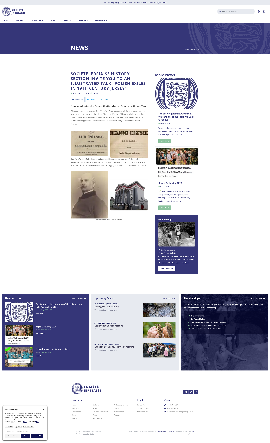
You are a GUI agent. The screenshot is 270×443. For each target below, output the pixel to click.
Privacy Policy (142, 405)
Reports (116, 415)
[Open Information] (108, 20)
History (116, 408)
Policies (74, 418)
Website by (85, 434)
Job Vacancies (97, 418)
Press (95, 415)
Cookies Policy (142, 412)
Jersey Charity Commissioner (166, 431)
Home (74, 405)
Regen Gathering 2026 (46, 326)
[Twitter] (190, 392)
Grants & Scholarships (101, 412)
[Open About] (71, 20)
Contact (116, 418)
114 (193, 431)
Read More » (40, 314)
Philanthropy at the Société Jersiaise (53, 349)
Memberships (119, 412)
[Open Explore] (24, 20)
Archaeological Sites (121, 405)
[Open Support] (87, 20)
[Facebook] (258, 11)
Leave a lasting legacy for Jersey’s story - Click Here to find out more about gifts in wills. (135, 2)
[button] (77, 99)
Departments (76, 412)
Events (74, 415)
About (95, 408)
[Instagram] (264, 11)
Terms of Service (143, 408)
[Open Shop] (56, 20)
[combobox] (236, 11)
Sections (96, 405)
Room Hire (75, 408)
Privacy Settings (189, 434)
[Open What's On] (42, 20)
